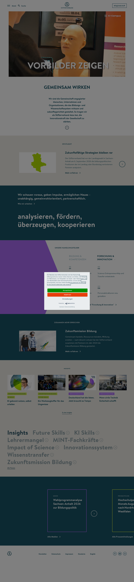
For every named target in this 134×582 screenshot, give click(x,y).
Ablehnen (67, 295)
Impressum (61, 306)
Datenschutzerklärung (70, 306)
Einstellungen (67, 299)
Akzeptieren (67, 290)
